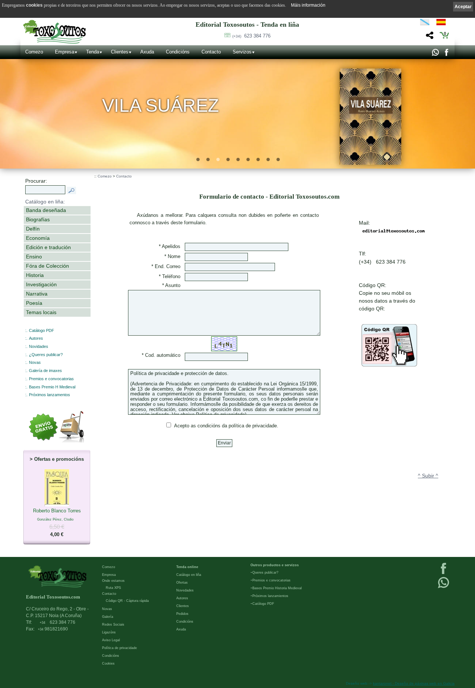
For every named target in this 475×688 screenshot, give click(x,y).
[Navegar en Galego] (424, 23)
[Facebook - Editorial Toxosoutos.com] (446, 54)
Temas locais (41, 312)
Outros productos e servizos (274, 565)
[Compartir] (428, 37)
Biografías (38, 219)
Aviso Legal (111, 640)
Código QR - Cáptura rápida (127, 601)
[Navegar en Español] (443, 23)
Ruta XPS (113, 588)
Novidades (38, 346)
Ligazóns (109, 632)
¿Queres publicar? (46, 354)
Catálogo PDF (41, 330)
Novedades (185, 590)
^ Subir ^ (428, 476)
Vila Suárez (160, 105)
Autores (36, 338)
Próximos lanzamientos (270, 596)
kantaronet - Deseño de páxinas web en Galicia (414, 683)
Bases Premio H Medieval (52, 387)
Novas (35, 362)
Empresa (64, 52)
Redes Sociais (113, 624)
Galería (107, 617)
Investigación (41, 284)
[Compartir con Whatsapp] (435, 54)
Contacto (211, 52)
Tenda (92, 52)
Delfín (33, 229)
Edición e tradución (48, 247)
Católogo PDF (263, 604)
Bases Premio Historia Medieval (277, 588)
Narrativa (37, 294)
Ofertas (182, 582)
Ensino (34, 257)
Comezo (34, 52)
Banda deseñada (46, 210)
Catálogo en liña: (45, 202)
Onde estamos (113, 581)
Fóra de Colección (47, 266)
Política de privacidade (119, 648)
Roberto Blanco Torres (57, 522)
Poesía (34, 303)
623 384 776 (251, 36)
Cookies (108, 663)
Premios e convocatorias (51, 378)
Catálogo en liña (188, 575)
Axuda (147, 52)
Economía (38, 238)
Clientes (119, 52)
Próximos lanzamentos (49, 394)
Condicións (178, 52)
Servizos (242, 52)
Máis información (308, 5)
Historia (35, 275)
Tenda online (187, 567)
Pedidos (182, 614)
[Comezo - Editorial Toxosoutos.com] (54, 32)
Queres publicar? (265, 572)
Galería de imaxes (45, 370)
